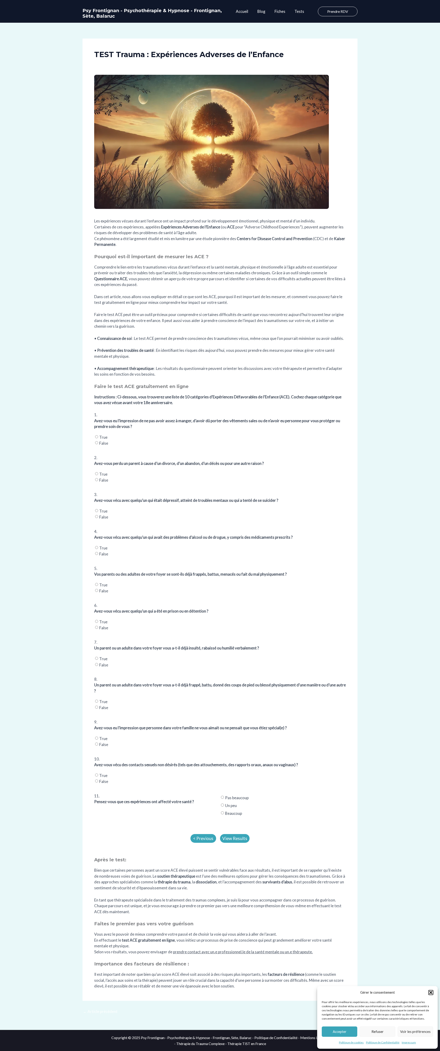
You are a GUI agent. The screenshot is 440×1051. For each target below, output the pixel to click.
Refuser (377, 1031)
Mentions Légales (314, 1037)
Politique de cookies (351, 1042)
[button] (431, 992)
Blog (261, 11)
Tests (299, 11)
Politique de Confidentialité (382, 1042)
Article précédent (100, 1011)
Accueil (242, 11)
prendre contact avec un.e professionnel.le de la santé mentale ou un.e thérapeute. (243, 951)
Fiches (280, 11)
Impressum (409, 1042)
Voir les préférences (415, 1031)
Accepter (339, 1031)
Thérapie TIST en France (246, 1043)
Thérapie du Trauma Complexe (200, 1043)
